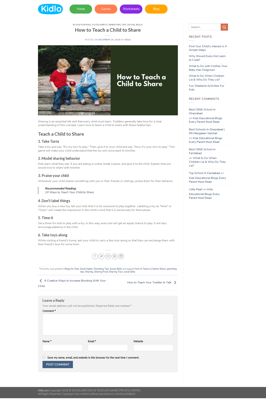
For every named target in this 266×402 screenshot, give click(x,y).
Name (47, 341)
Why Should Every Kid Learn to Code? (207, 58)
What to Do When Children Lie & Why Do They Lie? (206, 78)
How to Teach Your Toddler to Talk (149, 282)
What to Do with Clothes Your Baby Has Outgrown (208, 68)
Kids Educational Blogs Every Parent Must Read (205, 120)
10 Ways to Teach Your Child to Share (69, 192)
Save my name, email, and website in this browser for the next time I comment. (93, 357)
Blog (156, 9)
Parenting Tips (117, 24)
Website (138, 341)
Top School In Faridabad (204, 173)
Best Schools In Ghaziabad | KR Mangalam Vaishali (207, 131)
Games (106, 9)
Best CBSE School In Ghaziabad (202, 111)
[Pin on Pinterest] (115, 256)
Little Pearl (195, 189)
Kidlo (127, 39)
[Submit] (224, 27)
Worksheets (131, 9)
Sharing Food (101, 271)
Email (92, 341)
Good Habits (99, 24)
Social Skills (135, 24)
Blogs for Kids (82, 24)
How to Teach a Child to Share (150, 269)
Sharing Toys (116, 271)
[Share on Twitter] (101, 256)
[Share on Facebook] (95, 256)
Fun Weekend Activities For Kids (206, 88)
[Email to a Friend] (108, 256)
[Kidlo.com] (50, 9)
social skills (129, 271)
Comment (49, 311)
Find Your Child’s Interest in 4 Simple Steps (208, 48)
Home (81, 9)
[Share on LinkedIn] (121, 256)
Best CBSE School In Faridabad (202, 151)
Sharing (89, 271)
